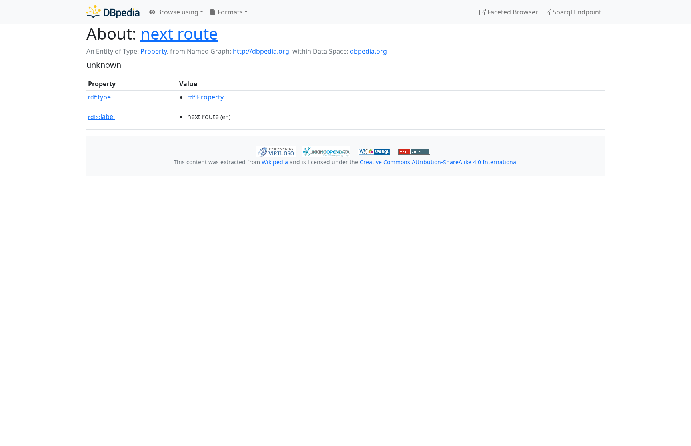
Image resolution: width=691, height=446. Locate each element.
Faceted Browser (512, 12)
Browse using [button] (177, 12)
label (101, 116)
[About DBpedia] (113, 11)
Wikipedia (275, 162)
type (99, 97)
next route (179, 33)
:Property (205, 97)
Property (153, 51)
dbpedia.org (368, 51)
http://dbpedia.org (261, 51)
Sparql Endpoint (576, 12)
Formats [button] (229, 12)
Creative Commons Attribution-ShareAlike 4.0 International (439, 162)
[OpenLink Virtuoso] (276, 150)
